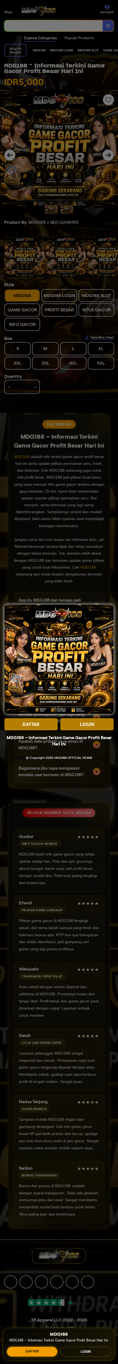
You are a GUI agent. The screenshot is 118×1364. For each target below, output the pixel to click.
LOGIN (86, 1352)
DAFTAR (32, 1351)
